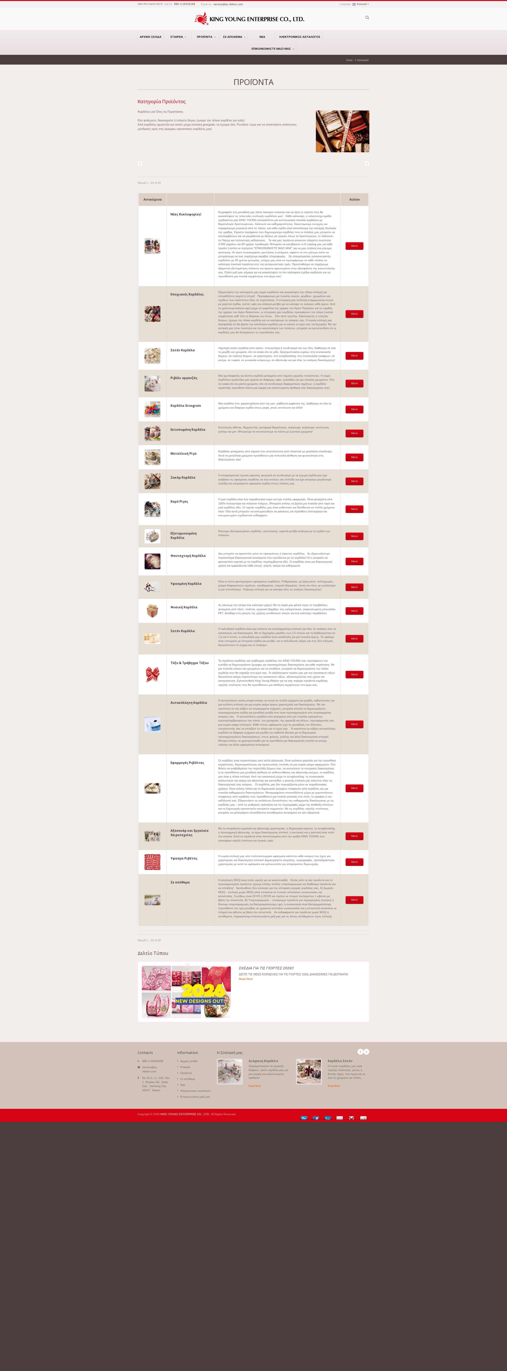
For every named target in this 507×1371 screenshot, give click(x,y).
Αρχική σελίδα (150, 37)
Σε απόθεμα (233, 37)
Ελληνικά (362, 4)
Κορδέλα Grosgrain (186, 405)
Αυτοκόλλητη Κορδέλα (189, 702)
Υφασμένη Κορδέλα (186, 583)
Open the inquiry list (148, 4)
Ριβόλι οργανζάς (184, 378)
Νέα (262, 37)
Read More (246, 978)
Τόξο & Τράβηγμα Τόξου (190, 663)
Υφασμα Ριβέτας (184, 858)
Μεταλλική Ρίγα (184, 453)
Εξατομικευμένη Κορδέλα (184, 535)
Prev (360, 1052)
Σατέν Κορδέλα (183, 350)
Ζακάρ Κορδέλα (183, 477)
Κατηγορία (363, 60)
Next (366, 1052)
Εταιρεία (177, 37)
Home (349, 60)
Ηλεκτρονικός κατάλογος (299, 37)
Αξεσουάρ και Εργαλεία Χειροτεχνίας (190, 832)
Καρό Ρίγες (179, 501)
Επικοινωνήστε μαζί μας (272, 48)
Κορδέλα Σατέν (340, 1061)
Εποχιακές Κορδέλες (187, 294)
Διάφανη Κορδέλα (263, 1061)
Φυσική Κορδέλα (184, 607)
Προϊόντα (205, 37)
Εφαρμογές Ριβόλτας (187, 762)
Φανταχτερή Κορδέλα (188, 556)
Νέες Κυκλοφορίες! (186, 214)
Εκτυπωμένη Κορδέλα (188, 429)
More (354, 246)
